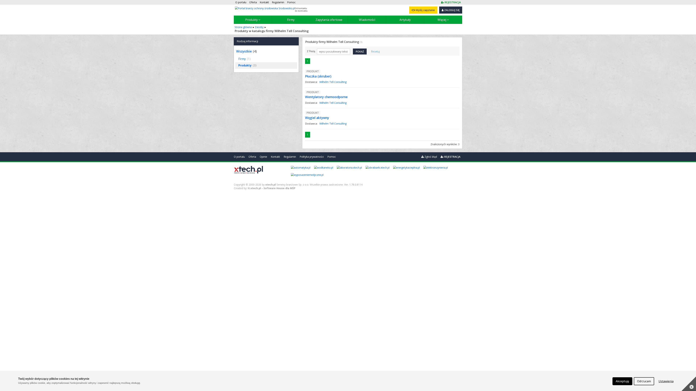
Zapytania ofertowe (329, 20)
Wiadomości (367, 20)
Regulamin (290, 156)
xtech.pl (270, 184)
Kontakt (275, 156)
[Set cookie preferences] (689, 384)
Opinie (263, 156)
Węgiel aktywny (317, 117)
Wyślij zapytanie (425, 10)
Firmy (291, 20)
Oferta (252, 156)
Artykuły (405, 20)
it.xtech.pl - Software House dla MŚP (271, 188)
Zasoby (259, 27)
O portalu (239, 156)
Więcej (442, 20)
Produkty (251, 20)
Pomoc (331, 156)
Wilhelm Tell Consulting (333, 82)
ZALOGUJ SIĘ (452, 10)
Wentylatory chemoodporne (326, 97)
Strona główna (243, 27)
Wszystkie (244, 51)
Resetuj (375, 51)
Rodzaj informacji (247, 41)
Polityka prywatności (312, 156)
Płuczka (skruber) (318, 76)
